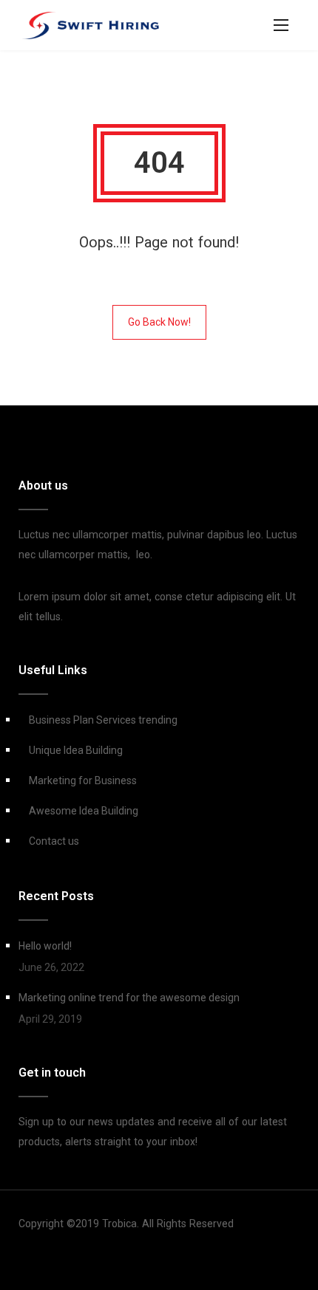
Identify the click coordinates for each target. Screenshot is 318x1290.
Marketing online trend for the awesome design (129, 997)
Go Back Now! (159, 322)
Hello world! (45, 946)
